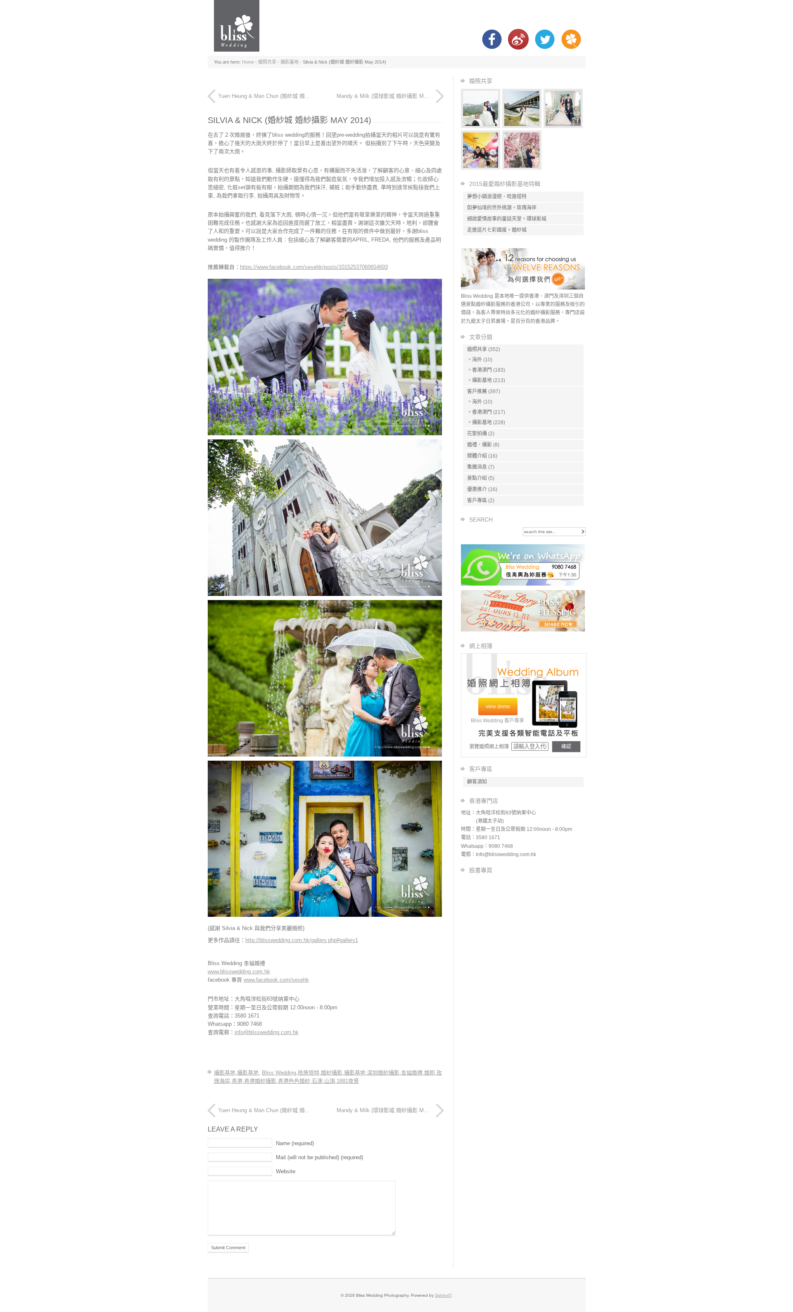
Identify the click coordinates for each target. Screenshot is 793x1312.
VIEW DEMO (498, 706)
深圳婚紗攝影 (383, 1073)
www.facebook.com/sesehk (276, 980)
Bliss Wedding (279, 1073)
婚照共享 (267, 61)
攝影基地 (289, 61)
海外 (477, 360)
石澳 (317, 1081)
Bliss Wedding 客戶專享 (497, 721)
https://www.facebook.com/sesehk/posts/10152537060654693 (314, 267)
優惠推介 (477, 489)
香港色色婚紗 (294, 1081)
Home (248, 61)
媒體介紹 (477, 456)
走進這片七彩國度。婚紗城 (497, 230)
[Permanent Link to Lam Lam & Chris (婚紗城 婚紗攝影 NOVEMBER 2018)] (522, 168)
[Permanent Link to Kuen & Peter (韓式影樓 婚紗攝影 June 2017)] (563, 126)
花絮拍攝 (477, 434)
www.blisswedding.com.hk (239, 971)
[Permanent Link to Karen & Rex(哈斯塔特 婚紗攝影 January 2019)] (522, 126)
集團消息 (477, 467)
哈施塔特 (308, 1073)
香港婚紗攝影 (260, 1081)
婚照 (429, 1073)
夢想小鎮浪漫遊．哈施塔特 (497, 196)
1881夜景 (348, 1081)
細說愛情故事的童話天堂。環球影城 (506, 219)
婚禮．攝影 (479, 445)
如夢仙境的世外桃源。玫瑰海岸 (502, 208)
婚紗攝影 (331, 1073)
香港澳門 (482, 370)
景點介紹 (477, 478)
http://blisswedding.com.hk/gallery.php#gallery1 (301, 940)
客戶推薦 (477, 391)
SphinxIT (443, 1295)
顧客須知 (477, 782)
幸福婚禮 (412, 1073)
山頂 (329, 1081)
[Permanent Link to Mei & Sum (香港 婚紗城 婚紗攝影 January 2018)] (481, 168)
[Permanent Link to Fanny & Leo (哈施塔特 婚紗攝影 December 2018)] (481, 126)
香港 (237, 1081)
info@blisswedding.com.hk (267, 1032)
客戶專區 (477, 500)
